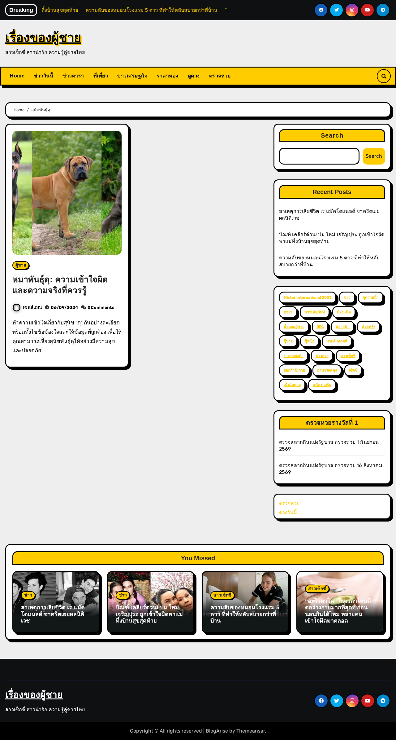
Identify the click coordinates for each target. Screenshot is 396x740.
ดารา (288, 312)
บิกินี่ (320, 326)
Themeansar (250, 731)
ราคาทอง (168, 75)
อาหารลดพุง (327, 370)
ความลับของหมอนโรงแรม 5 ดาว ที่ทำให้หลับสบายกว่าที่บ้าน (244, 614)
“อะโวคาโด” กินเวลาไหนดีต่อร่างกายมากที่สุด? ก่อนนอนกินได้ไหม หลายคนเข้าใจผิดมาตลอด (338, 611)
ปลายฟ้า (343, 326)
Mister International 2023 (308, 297)
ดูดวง (194, 75)
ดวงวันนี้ (288, 512)
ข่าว (347, 297)
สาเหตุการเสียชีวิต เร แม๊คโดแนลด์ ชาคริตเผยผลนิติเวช (53, 614)
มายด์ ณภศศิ (336, 341)
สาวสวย (322, 356)
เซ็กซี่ (353, 370)
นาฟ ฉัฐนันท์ (314, 312)
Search (332, 135)
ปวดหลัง (368, 326)
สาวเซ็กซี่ (348, 356)
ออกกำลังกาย (294, 370)
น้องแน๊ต (344, 312)
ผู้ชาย (20, 265)
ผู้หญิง (309, 341)
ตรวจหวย (220, 75)
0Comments (101, 307)
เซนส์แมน (32, 307)
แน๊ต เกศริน (322, 385)
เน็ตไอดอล (292, 385)
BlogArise (217, 731)
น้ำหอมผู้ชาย (294, 326)
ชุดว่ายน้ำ (371, 297)
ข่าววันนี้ (43, 75)
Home (17, 75)
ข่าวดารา (73, 75)
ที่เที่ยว (100, 75)
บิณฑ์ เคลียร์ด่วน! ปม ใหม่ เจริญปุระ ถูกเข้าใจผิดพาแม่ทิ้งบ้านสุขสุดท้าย (149, 614)
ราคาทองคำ (293, 356)
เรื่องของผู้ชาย (43, 37)
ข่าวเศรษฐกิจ (132, 75)
